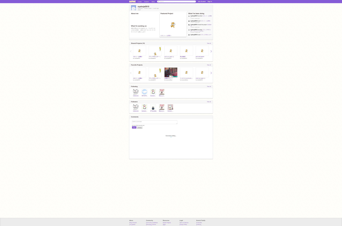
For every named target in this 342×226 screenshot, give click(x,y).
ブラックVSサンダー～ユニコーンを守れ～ (200, 30)
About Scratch (133, 222)
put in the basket (200, 56)
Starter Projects (167, 222)
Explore (146, 1)
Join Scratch (202, 1)
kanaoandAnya (169, 80)
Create (140, 1)
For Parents (132, 224)
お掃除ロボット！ (168, 78)
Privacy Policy (183, 224)
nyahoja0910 (137, 58)
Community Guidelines (152, 222)
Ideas (153, 1)
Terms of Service (184, 222)
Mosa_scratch (162, 96)
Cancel (139, 127)
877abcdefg (153, 111)
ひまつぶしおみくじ (169, 56)
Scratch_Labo (171, 111)
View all (209, 43)
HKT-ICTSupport (145, 96)
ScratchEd (199, 222)
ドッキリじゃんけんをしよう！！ (186, 78)
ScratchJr (198, 224)
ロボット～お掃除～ (166, 35)
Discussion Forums (151, 224)
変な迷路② (182, 56)
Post (134, 127)
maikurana (135, 96)
